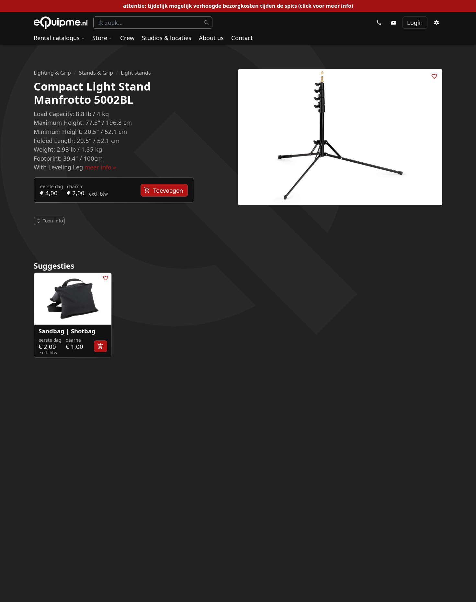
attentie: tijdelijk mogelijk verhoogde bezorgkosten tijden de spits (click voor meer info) (238, 5)
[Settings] (436, 22)
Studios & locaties (166, 38)
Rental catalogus (57, 38)
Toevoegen (168, 190)
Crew (127, 38)
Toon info (53, 221)
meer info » (100, 167)
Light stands (136, 72)
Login (415, 22)
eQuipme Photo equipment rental (60, 22)
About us (211, 38)
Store (99, 38)
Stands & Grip (96, 72)
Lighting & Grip (52, 72)
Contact (242, 38)
